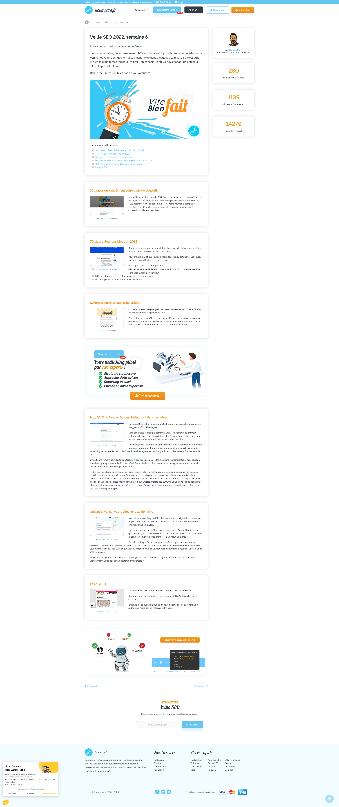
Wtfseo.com (108, 612)
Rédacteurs (196, 760)
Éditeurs (195, 763)
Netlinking (159, 760)
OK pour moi (49, 794)
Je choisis (30, 794)
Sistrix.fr (108, 445)
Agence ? (193, 9)
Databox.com (108, 218)
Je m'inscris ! (192, 724)
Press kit (212, 766)
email (180, 2)
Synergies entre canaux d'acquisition (113, 157)
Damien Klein (235, 50)
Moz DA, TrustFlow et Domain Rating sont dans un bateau (124, 160)
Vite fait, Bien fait (104, 22)
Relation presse (161, 766)
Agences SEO (214, 760)
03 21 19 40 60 (164, 2)
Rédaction (159, 770)
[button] (5, 802)
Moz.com (108, 331)
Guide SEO (213, 763)
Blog (193, 770)
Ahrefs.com (108, 269)
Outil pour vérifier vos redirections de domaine (118, 164)
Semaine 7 (200, 686)
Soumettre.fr (105, 10)
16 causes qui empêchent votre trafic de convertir (120, 150)
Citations (158, 763)
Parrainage (196, 766)
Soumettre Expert (169, 10)
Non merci (12, 794)
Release (212, 770)
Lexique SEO (101, 167)
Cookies (229, 770)
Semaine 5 (92, 686)
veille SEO (161, 714)
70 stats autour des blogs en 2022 (112, 154)
